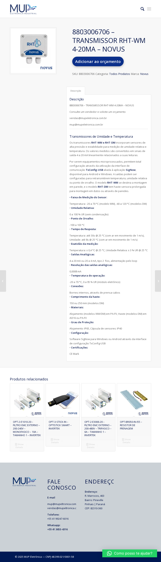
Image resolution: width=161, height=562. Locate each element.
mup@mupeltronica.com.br (63, 504)
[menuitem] (140, 9)
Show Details (20, 446)
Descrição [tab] (75, 90)
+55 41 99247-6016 (58, 518)
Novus (144, 74)
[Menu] (149, 9)
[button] (129, 553)
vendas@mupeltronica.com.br (65, 508)
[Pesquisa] (140, 9)
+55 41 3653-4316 (57, 529)
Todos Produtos (119, 74)
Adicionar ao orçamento (98, 61)
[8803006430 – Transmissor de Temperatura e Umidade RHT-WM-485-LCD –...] (158, 281)
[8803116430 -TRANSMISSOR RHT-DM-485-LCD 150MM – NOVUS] (3, 281)
